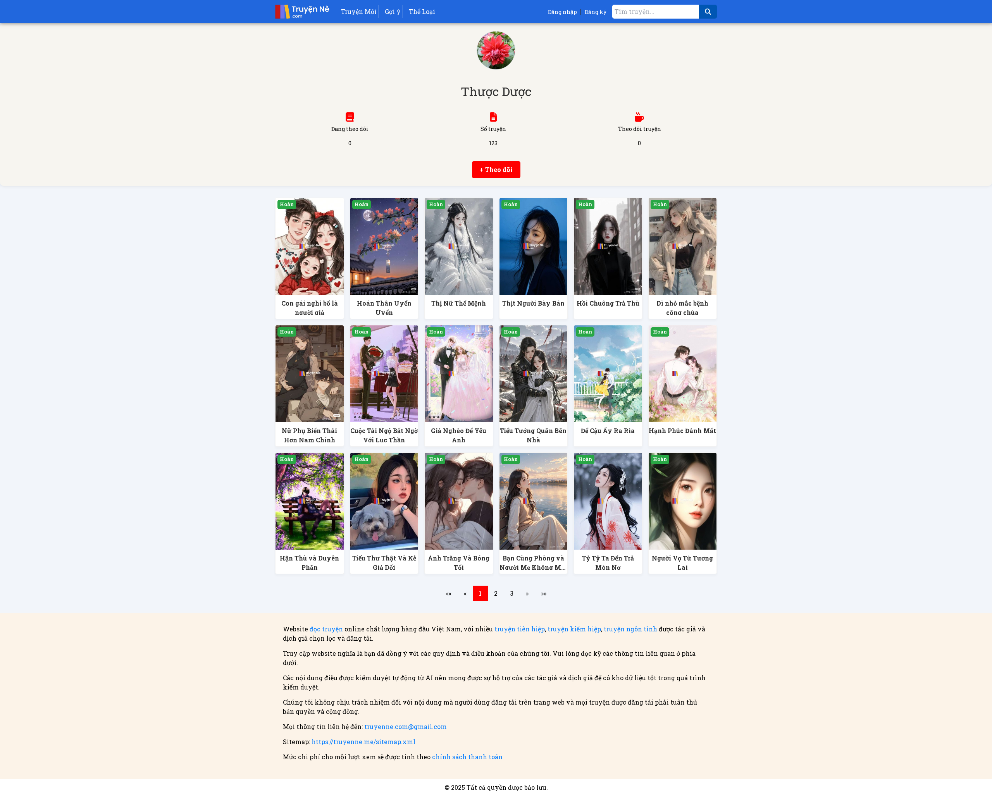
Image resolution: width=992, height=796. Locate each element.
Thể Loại (422, 11)
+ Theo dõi (496, 169)
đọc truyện (326, 629)
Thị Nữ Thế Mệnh (458, 303)
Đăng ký (595, 11)
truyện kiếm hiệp (574, 629)
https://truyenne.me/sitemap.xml (363, 742)
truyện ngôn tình (630, 629)
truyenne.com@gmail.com (405, 726)
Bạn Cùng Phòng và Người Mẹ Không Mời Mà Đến (533, 567)
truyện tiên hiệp (519, 629)
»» (543, 593)
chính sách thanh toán (467, 757)
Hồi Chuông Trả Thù (608, 303)
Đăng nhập (562, 11)
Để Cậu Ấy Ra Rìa (608, 430)
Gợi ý (393, 11)
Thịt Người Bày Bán (533, 303)
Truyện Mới (359, 11)
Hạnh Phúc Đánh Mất (682, 430)
